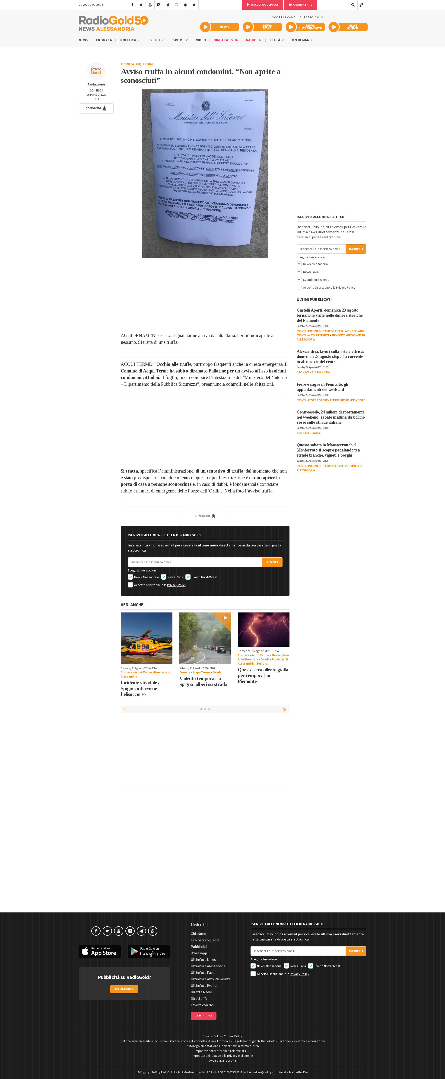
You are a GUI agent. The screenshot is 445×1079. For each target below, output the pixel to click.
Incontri (314, 331)
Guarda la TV (303, 5)
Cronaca (104, 40)
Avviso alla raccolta (222, 1060)
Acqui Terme (145, 64)
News (83, 40)
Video (201, 40)
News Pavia (175, 577)
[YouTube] (150, 4)
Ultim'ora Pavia (203, 972)
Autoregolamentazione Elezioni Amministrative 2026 (223, 1046)
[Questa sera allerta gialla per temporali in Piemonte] (263, 629)
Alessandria (279, 655)
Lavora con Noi (202, 1005)
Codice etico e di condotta (188, 1041)
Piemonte (338, 335)
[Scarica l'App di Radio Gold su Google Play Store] (149, 951)
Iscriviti (272, 562)
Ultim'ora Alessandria (208, 966)
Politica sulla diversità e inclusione (144, 1041)
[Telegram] (167, 4)
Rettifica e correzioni (310, 1041)
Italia (316, 433)
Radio (251, 40)
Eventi (155, 40)
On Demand (302, 40)
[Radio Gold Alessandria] (114, 22)
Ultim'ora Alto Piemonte (211, 979)
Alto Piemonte (248, 659)
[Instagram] (159, 4)
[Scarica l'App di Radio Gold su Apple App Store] (100, 951)
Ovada (217, 672)
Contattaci (203, 1015)
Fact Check (285, 1041)
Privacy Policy (176, 585)
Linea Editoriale (219, 1041)
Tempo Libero (333, 331)
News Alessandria (146, 577)
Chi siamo (198, 933)
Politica (128, 40)
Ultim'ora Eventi (204, 985)
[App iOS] (194, 4)
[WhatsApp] (176, 4)
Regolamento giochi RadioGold (254, 1041)
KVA (305, 1072)
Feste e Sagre (318, 400)
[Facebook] (132, 4)
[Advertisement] (205, 295)
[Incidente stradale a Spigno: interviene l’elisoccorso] (146, 638)
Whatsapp (199, 953)
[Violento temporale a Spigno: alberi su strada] (205, 638)
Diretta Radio (201, 992)
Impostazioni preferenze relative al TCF (222, 1051)
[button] (96, 108)
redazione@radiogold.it (263, 1072)
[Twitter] (141, 4)
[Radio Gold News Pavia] (262, 27)
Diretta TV (224, 40)
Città (275, 40)
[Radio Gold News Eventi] (348, 27)
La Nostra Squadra (205, 940)
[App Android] (185, 4)
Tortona (262, 664)
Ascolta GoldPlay (264, 5)
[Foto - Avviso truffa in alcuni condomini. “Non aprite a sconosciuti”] (205, 173)
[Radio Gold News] (219, 27)
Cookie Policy (233, 1036)
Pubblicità (199, 946)
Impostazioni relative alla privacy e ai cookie (222, 1056)
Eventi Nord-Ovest (204, 577)
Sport (179, 40)
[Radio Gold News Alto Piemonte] (305, 27)
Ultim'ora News (203, 959)
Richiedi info (124, 989)
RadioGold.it (168, 1072)
